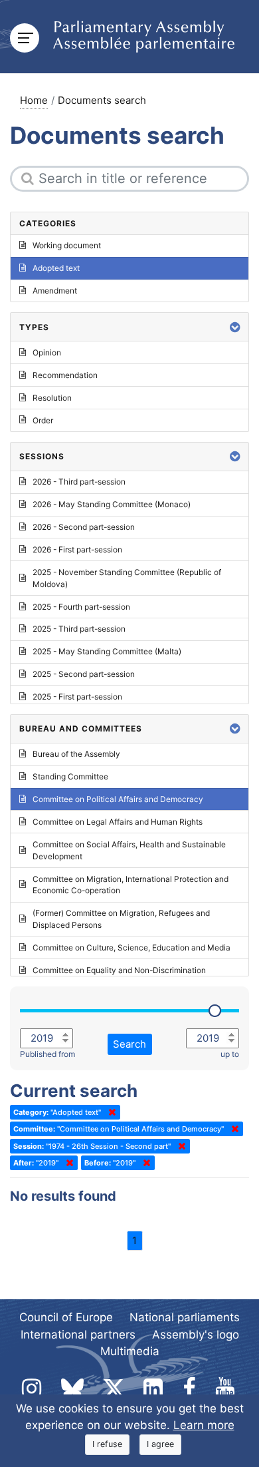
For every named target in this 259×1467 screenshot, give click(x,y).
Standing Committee (70, 776)
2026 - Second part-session (84, 527)
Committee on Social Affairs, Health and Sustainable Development (129, 850)
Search (129, 1044)
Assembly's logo (195, 1334)
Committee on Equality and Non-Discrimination (119, 970)
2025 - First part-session (77, 697)
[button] (235, 327)
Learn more (203, 1425)
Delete (109, 1112)
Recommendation (65, 375)
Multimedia (129, 1351)
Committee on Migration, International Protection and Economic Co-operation (130, 885)
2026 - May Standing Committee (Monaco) (112, 504)
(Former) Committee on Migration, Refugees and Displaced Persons (121, 919)
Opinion (47, 352)
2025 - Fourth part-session (81, 607)
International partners (78, 1334)
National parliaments (185, 1317)
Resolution (52, 398)
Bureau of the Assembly (76, 754)
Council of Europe (66, 1317)
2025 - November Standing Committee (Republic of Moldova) (127, 578)
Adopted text (56, 268)
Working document (67, 245)
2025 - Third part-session (79, 629)
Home (34, 100)
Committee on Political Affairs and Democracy (118, 799)
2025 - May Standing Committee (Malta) (107, 651)
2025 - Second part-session (84, 674)
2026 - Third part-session (79, 482)
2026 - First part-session (77, 549)
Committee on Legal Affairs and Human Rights (118, 822)
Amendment (55, 291)
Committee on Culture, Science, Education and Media (131, 947)
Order (43, 420)
